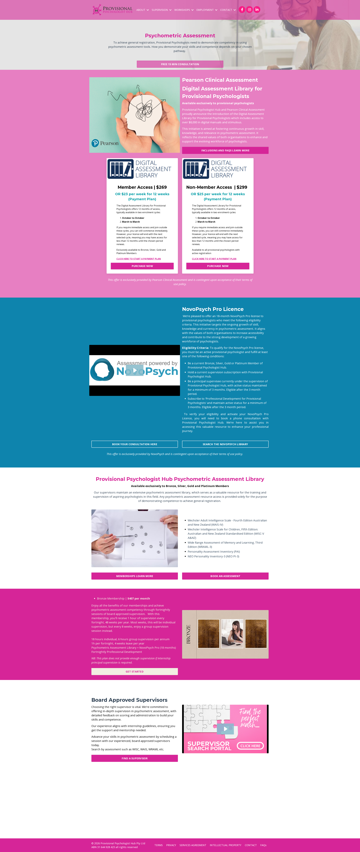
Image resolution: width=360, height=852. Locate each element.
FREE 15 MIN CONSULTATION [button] (180, 64)
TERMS (158, 845)
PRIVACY (171, 845)
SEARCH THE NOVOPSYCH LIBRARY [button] (225, 444)
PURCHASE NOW (142, 266)
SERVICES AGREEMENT (193, 845)
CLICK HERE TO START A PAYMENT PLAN (138, 258)
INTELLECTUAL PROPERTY (225, 845)
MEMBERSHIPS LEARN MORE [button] (134, 576)
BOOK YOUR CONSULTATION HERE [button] (134, 444)
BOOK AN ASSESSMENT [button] (225, 576)
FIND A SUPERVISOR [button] (135, 758)
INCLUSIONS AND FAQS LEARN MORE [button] (225, 150)
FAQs (263, 845)
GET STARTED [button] (135, 671)
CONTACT (251, 845)
